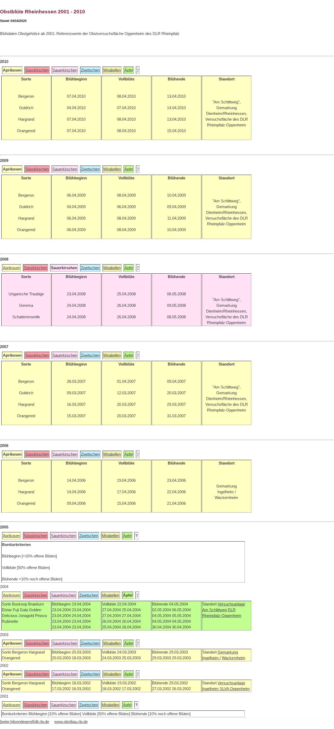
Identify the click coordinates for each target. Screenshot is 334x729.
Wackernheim (233, 658)
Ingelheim (211, 689)
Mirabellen (112, 70)
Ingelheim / (211, 658)
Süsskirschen (37, 70)
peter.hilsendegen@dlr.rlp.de (25, 722)
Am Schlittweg (214, 610)
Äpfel (128, 70)
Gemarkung (228, 652)
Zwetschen (90, 70)
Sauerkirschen (64, 70)
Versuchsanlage (231, 604)
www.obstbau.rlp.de (71, 722)
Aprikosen (11, 268)
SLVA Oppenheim (235, 689)
